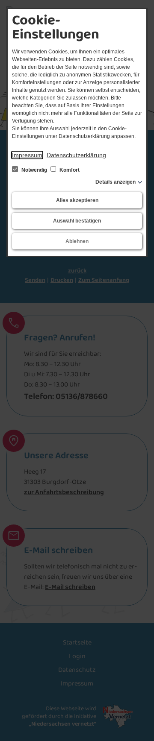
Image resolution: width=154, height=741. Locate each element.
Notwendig (34, 170)
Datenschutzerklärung (76, 155)
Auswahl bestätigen (77, 221)
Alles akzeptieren (77, 200)
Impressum (27, 155)
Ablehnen (77, 241)
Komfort (69, 170)
